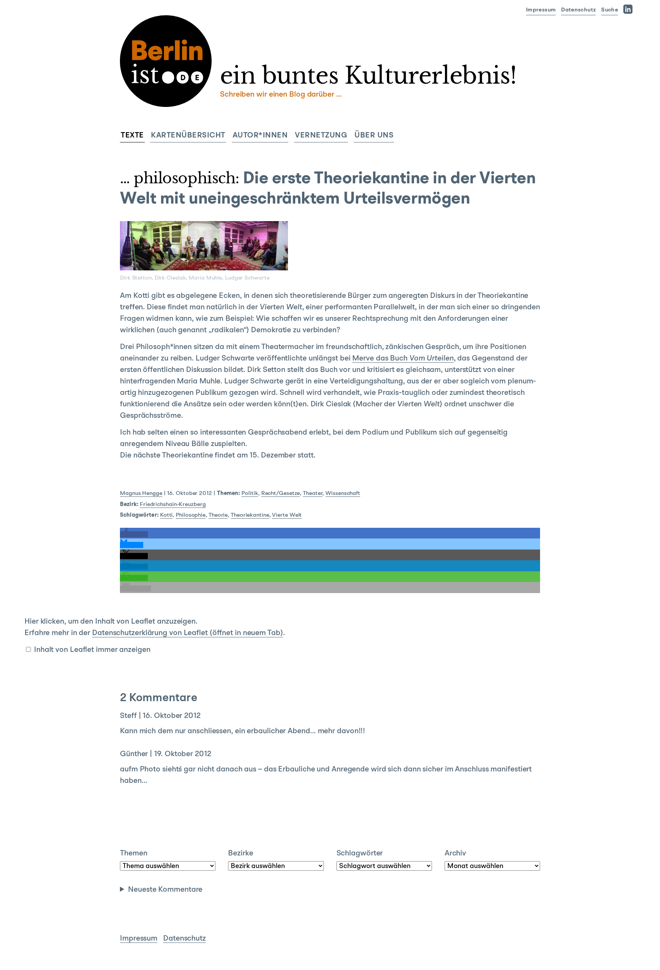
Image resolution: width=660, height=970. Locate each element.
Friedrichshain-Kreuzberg (173, 505)
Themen (133, 853)
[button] (134, 534)
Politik (249, 493)
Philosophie (190, 515)
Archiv (455, 853)
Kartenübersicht (188, 135)
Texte (132, 135)
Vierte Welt (287, 515)
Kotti (166, 515)
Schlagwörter (359, 853)
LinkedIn (629, 9)
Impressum (541, 10)
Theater (312, 493)
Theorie (218, 515)
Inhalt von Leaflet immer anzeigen (92, 650)
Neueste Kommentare (165, 890)
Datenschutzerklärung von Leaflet (187, 633)
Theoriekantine (250, 515)
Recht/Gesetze (280, 493)
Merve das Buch (402, 358)
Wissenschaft (342, 493)
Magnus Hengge (141, 493)
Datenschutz (578, 10)
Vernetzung (321, 135)
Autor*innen (260, 135)
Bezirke (240, 853)
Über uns (373, 135)
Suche (609, 10)
